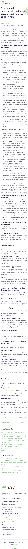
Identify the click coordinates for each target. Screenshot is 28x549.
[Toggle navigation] (25, 2)
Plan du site (14, 548)
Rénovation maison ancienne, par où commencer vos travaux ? (21, 420)
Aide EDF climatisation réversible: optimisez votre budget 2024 (7, 420)
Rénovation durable (5, 23)
